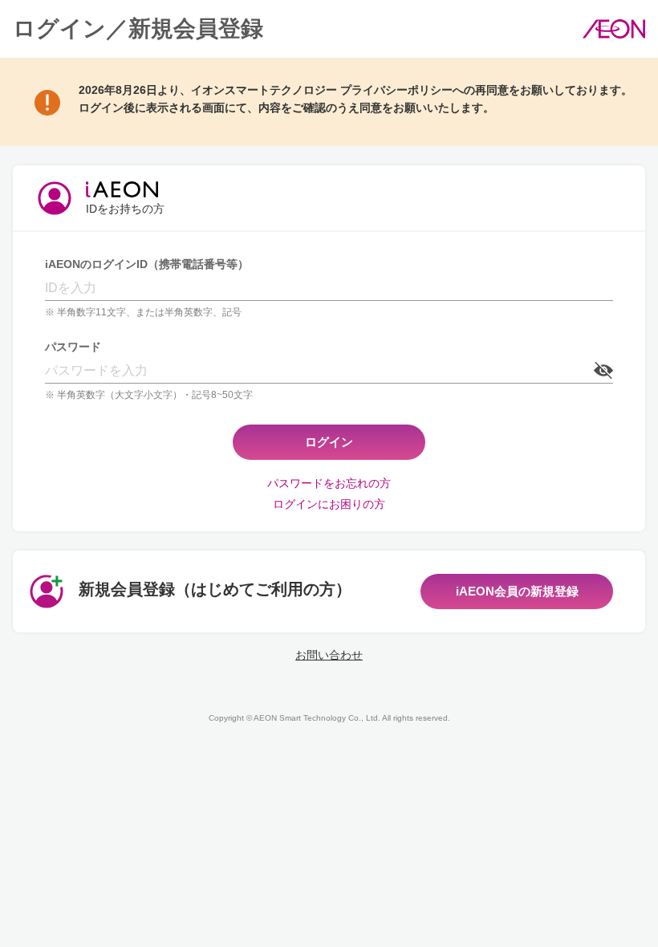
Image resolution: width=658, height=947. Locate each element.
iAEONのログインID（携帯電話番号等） (147, 264)
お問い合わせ (329, 654)
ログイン (329, 442)
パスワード (73, 346)
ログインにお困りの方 (329, 504)
